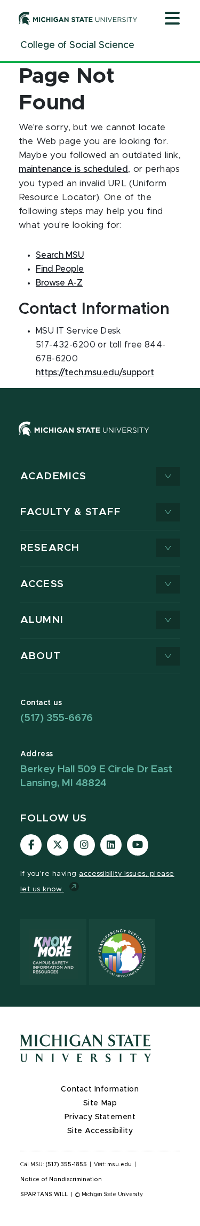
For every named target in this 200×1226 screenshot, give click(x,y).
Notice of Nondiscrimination (61, 1179)
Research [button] (49, 548)
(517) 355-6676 (56, 718)
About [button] (40, 656)
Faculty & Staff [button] (70, 512)
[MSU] (100, 439)
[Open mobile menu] (172, 19)
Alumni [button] (41, 620)
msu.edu (119, 1164)
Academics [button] (53, 476)
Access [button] (42, 584)
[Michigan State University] (78, 18)
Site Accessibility (100, 1131)
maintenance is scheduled (73, 169)
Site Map (100, 1103)
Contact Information (100, 1089)
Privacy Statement (100, 1117)
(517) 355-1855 (66, 1164)
